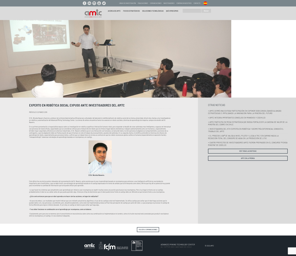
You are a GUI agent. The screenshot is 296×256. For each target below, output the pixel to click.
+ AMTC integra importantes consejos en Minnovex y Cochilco (236, 117)
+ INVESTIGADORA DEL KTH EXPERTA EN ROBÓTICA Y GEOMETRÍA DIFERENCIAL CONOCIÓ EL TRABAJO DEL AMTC (246, 130)
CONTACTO (197, 3)
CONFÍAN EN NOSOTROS (184, 3)
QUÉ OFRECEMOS (172, 11)
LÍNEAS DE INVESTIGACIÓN (127, 3)
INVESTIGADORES (168, 3)
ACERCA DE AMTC (114, 11)
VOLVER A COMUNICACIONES (148, 230)
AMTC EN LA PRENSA (248, 158)
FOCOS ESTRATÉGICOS (131, 11)
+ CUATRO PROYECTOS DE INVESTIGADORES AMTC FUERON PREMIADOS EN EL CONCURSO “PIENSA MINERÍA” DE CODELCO (247, 143)
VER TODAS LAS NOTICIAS (247, 151)
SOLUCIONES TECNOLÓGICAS (152, 11)
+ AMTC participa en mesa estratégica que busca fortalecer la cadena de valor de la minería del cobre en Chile (247, 123)
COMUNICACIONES (156, 3)
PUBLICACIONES (143, 3)
